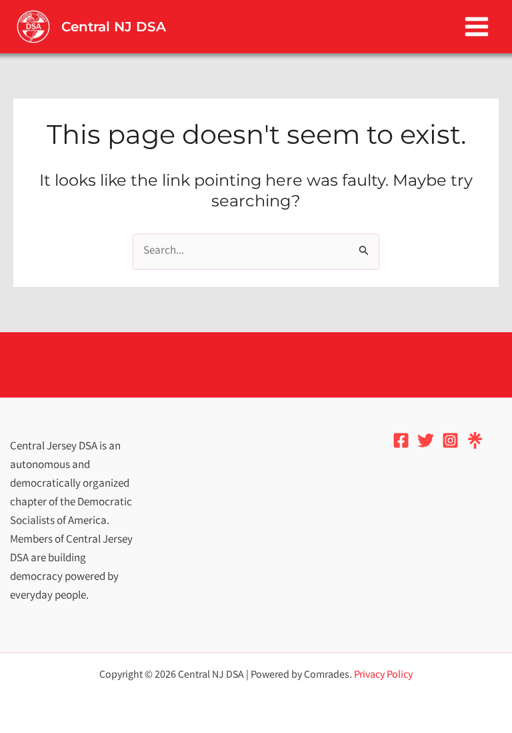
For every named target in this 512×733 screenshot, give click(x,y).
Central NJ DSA (113, 27)
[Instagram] (450, 440)
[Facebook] (401, 440)
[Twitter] (425, 440)
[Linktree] (475, 440)
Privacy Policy (383, 675)
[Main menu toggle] (477, 27)
